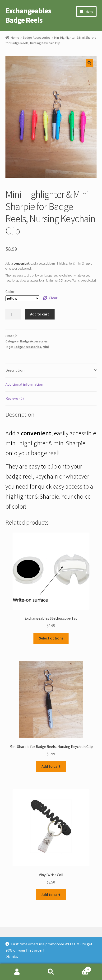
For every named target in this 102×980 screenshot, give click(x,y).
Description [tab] (14, 370)
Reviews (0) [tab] (14, 398)
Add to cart (39, 314)
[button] (89, 63)
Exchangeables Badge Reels (28, 15)
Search (51, 972)
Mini (46, 347)
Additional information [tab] (24, 384)
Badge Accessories (37, 37)
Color (9, 291)
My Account (17, 972)
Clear (53, 297)
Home (15, 37)
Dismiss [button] (11, 956)
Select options (51, 638)
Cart (78, 967)
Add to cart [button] (51, 766)
